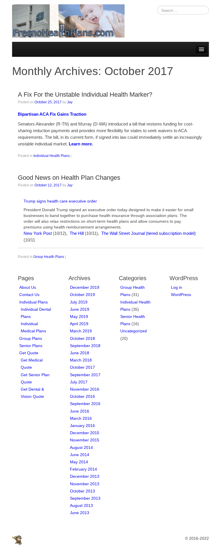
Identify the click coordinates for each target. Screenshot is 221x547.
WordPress (181, 294)
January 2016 (82, 425)
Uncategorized (133, 331)
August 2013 (81, 505)
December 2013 (84, 476)
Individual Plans (33, 302)
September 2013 (85, 498)
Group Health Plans (48, 257)
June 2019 (79, 309)
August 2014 (81, 447)
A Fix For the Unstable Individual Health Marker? (85, 94)
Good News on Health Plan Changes (69, 177)
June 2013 (79, 512)
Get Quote (28, 353)
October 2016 (82, 396)
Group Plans (30, 338)
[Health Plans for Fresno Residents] (68, 20)
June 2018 (79, 353)
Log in (176, 287)
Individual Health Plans (51, 156)
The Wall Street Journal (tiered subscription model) (148, 233)
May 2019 (79, 316)
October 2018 (82, 338)
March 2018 (81, 360)
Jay (70, 102)
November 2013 (84, 484)
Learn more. (81, 143)
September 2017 (85, 374)
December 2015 (84, 432)
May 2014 (79, 462)
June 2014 (79, 454)
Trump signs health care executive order (60, 201)
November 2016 (84, 389)
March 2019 (81, 331)
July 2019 (78, 302)
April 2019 (79, 323)
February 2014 (83, 469)
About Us (27, 287)
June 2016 (79, 411)
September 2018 (85, 345)
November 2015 (84, 440)
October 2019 (82, 294)
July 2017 (78, 382)
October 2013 (82, 491)
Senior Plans (30, 345)
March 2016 (81, 418)
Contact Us (29, 294)
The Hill (77, 233)
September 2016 (85, 403)
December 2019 (84, 287)
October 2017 (82, 367)
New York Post (38, 233)
